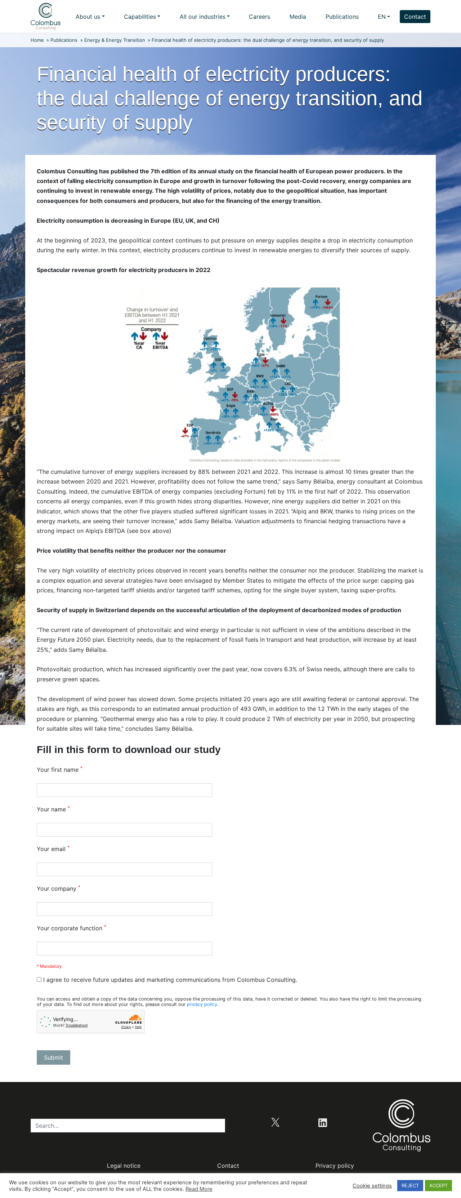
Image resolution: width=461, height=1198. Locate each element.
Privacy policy (334, 1165)
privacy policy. (203, 1004)
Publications (342, 16)
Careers (259, 16)
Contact (415, 16)
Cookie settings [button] (372, 1186)
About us (88, 16)
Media (298, 16)
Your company (58, 888)
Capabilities (140, 16)
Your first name (59, 769)
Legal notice (123, 1165)
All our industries (202, 16)
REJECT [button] (410, 1185)
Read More (198, 1189)
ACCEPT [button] (438, 1185)
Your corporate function (71, 928)
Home (37, 40)
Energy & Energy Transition (114, 40)
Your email (53, 848)
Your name (53, 809)
